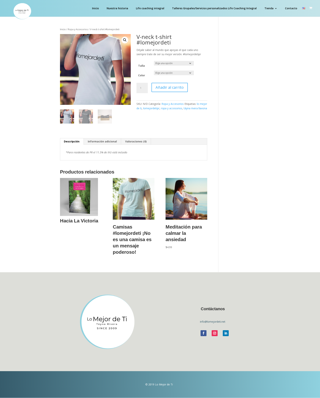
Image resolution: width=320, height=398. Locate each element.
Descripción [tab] (71, 141)
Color (141, 75)
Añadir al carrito (170, 87)
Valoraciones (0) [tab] (136, 141)
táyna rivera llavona (195, 108)
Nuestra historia (117, 8)
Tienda (269, 8)
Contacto (291, 8)
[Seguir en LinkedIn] (226, 333)
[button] (124, 40)
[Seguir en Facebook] (203, 333)
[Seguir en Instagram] (215, 333)
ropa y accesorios (171, 108)
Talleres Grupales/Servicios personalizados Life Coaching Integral (214, 8)
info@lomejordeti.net (212, 321)
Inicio (95, 8)
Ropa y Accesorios (78, 29)
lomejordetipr (151, 108)
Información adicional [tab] (102, 141)
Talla (141, 65)
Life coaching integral (150, 8)
